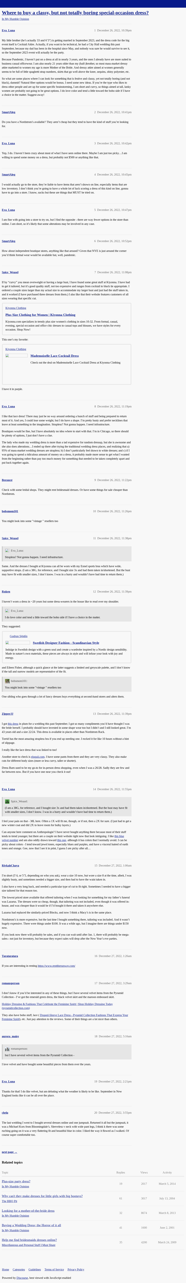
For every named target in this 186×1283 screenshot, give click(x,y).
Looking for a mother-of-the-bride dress (28, 1210)
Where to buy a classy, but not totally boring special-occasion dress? (75, 12)
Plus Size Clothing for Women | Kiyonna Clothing (40, 315)
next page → (9, 1152)
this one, (62, 840)
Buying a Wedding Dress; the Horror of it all (31, 1225)
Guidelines (35, 1269)
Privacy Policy (76, 1269)
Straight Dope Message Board (19, 3)
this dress (13, 723)
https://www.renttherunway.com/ (56, 965)
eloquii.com (38, 756)
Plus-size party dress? (16, 1181)
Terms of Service (54, 1269)
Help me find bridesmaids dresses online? (29, 1240)
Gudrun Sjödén (18, 636)
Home (5, 1269)
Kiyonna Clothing (15, 308)
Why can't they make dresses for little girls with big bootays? (42, 1196)
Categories (19, 1269)
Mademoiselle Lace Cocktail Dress (55, 356)
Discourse (22, 1277)
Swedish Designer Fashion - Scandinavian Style (66, 643)
